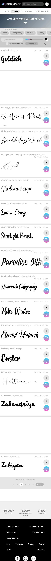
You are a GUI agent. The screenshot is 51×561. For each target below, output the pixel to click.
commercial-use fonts (25, 514)
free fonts (8, 513)
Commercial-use (16, 44)
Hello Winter (6, 302)
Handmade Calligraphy (11, 276)
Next (39, 484)
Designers (42, 513)
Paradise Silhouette (10, 250)
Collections (27, 11)
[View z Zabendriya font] (18, 405)
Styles (15, 11)
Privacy (31, 544)
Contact (19, 544)
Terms (42, 544)
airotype (14, 50)
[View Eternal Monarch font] (19, 334)
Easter (4, 349)
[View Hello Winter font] (15, 311)
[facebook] (17, 558)
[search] (33, 4)
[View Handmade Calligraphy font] (19, 287)
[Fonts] (11, 4)
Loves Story (6, 204)
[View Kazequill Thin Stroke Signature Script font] (10, 166)
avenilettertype (20, 204)
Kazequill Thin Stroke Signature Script (17, 154)
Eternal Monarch (8, 325)
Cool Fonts (11, 532)
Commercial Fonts (36, 526)
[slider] (31, 39)
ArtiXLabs (40, 154)
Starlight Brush (7, 227)
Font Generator (42, 11)
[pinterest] (33, 558)
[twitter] (25, 558)
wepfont (18, 396)
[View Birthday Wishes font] (25, 140)
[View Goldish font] (11, 59)
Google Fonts (12, 538)
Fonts (6, 11)
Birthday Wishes (8, 131)
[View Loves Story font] (14, 213)
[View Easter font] (10, 358)
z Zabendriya (7, 396)
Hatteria (5, 372)
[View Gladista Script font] (16, 189)
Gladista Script (8, 180)
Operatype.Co (25, 108)
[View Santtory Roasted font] (24, 117)
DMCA (9, 550)
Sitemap (41, 550)
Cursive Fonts (39, 532)
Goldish (4, 50)
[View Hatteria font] (18, 381)
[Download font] (46, 63)
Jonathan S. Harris (25, 131)
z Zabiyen (5, 457)
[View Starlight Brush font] (17, 236)
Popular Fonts (12, 526)
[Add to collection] (46, 56)
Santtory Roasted (9, 108)
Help (8, 544)
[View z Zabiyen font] (12, 466)
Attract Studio (23, 180)
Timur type (16, 372)
